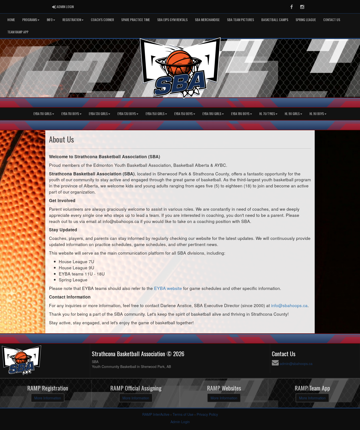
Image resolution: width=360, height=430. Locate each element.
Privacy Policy (207, 414)
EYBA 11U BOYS (70, 113)
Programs (29, 19)
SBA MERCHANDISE (207, 19)
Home (11, 19)
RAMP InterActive (155, 414)
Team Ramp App (17, 31)
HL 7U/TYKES (267, 113)
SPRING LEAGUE (306, 19)
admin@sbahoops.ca (296, 363)
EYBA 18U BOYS (240, 113)
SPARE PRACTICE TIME (135, 19)
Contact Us (331, 19)
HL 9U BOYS (317, 113)
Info (50, 19)
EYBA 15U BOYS (183, 113)
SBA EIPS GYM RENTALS (172, 19)
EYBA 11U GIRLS (43, 113)
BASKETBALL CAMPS (274, 19)
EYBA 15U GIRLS (155, 113)
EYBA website (168, 288)
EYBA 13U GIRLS (98, 113)
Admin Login (180, 421)
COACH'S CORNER (102, 19)
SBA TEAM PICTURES (240, 19)
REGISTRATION (71, 19)
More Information (47, 397)
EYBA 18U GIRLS (212, 113)
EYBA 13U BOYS (127, 113)
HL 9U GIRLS (292, 113)
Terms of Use (183, 414)
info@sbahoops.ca (289, 305)
